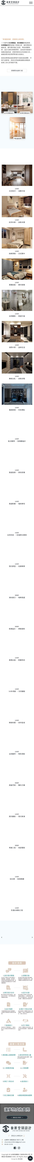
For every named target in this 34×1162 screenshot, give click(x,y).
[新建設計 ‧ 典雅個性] (17, 613)
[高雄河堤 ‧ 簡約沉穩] (17, 769)
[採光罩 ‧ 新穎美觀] (17, 863)
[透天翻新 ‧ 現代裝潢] (17, 800)
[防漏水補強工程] (17, 894)
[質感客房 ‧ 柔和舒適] (17, 456)
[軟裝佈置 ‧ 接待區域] (17, 707)
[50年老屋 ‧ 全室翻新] (17, 675)
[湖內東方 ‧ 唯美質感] (17, 581)
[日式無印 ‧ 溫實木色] (17, 175)
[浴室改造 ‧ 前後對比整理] (17, 519)
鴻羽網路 (20, 1159)
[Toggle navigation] (31, 2)
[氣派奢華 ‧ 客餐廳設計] (17, 425)
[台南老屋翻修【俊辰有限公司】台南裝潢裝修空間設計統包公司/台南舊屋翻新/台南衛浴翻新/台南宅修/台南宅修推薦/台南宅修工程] (10, 2)
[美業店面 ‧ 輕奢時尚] (17, 644)
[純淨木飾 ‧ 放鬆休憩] (17, 206)
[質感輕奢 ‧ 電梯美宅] (17, 488)
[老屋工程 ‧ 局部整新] (17, 832)
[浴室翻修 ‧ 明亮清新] (17, 738)
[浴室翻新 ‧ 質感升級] (17, 300)
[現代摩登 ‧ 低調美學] (17, 550)
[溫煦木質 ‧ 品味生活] (17, 331)
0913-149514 (16, 1135)
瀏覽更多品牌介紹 (17, 70)
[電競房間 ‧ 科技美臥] (17, 394)
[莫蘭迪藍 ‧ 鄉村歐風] (17, 269)
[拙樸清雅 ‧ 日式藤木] (17, 237)
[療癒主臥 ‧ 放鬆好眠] (17, 363)
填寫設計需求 (17, 1117)
